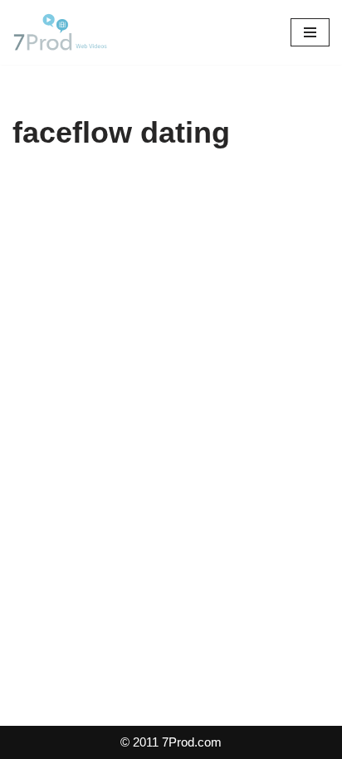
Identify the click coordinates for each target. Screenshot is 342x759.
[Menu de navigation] (310, 32)
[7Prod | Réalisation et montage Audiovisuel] (62, 32)
